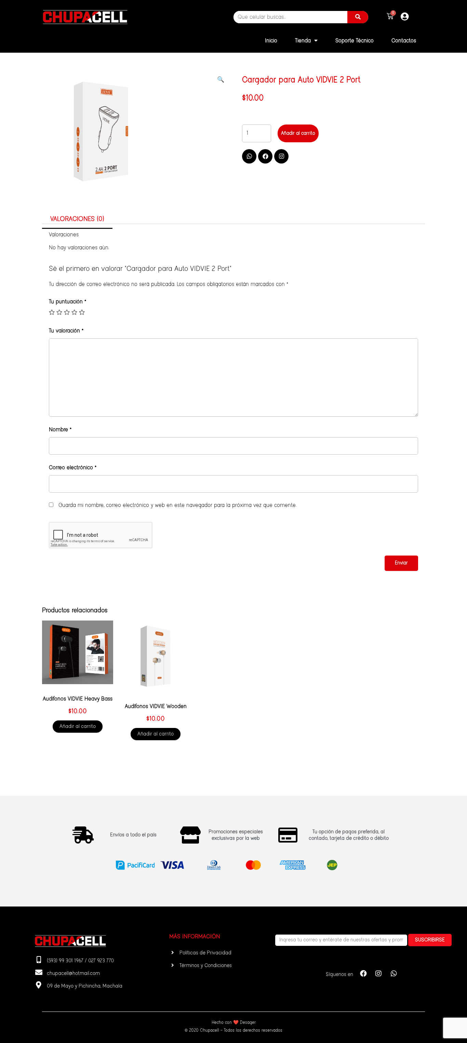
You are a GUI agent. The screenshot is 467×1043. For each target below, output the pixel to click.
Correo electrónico (72, 467)
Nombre (60, 429)
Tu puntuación (67, 301)
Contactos (403, 40)
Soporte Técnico (354, 40)
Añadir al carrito (298, 133)
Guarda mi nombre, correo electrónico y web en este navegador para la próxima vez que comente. (177, 505)
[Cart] (390, 16)
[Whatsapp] (249, 156)
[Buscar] (357, 17)
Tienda (303, 40)
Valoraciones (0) (77, 219)
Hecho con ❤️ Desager (234, 1022)
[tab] (77, 219)
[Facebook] (265, 156)
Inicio (271, 40)
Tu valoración (66, 331)
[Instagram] (281, 156)
